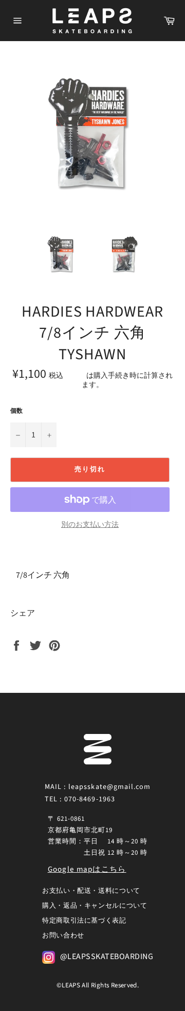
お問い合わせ (63, 935)
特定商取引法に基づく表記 (84, 920)
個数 (16, 411)
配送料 (75, 376)
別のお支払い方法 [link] (90, 525)
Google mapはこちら (87, 869)
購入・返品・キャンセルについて (94, 905)
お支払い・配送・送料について (91, 890)
